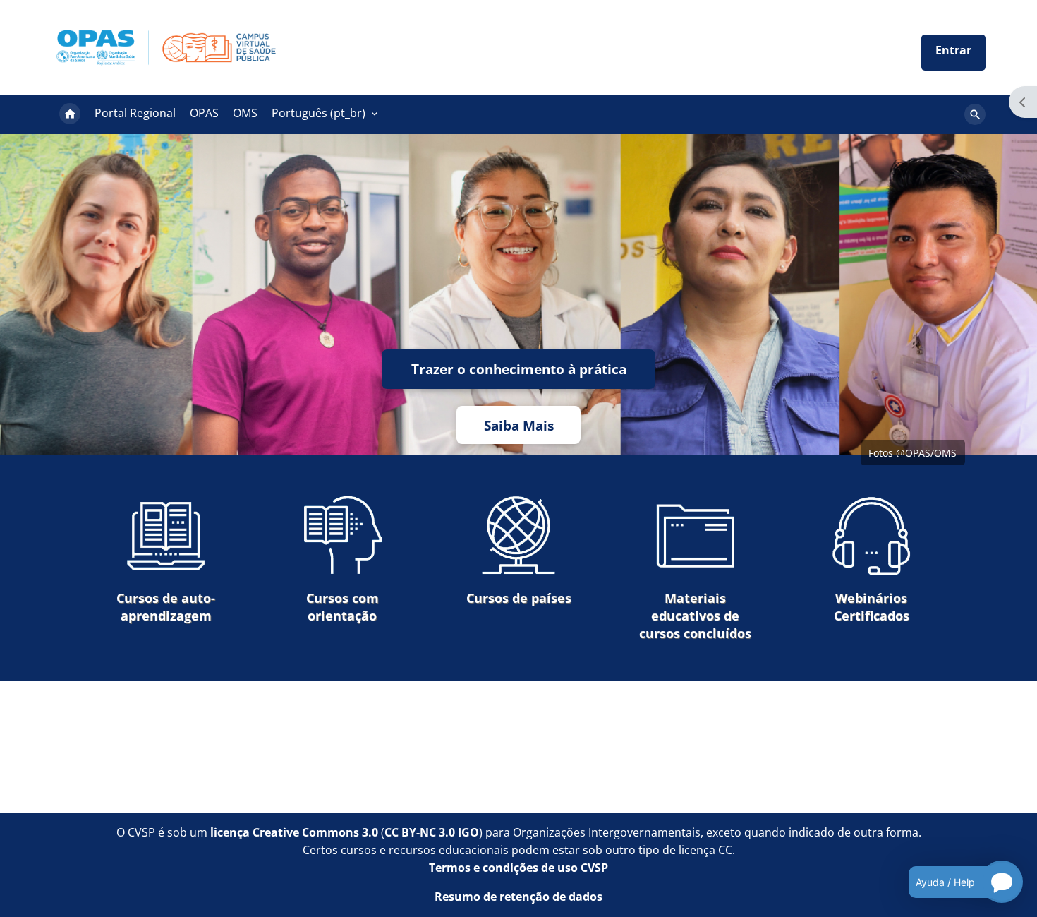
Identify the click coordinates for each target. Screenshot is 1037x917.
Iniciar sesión (953, 53)
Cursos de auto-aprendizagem (165, 606)
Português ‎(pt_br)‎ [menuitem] (318, 113)
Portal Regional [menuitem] (135, 113)
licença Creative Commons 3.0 (294, 832)
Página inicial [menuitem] (69, 114)
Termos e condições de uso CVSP (518, 867)
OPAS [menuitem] (204, 113)
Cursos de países (518, 597)
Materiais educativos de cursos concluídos (695, 615)
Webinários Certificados (871, 606)
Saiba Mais (519, 425)
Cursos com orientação (342, 606)
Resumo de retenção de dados (518, 896)
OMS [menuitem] (245, 113)
